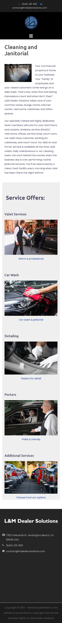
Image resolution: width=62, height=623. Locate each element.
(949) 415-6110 (29, 4)
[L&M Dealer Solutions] (31, 22)
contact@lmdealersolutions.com (29, 7)
